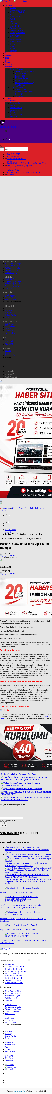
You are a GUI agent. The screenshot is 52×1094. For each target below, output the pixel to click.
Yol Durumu (15, 19)
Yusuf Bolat (20, 85)
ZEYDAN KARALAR (16, 159)
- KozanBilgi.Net (19, 1091)
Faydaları (14, 105)
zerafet (9, 161)
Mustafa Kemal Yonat (23, 92)
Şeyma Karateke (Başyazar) (26, 71)
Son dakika (8, 127)
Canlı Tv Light (11, 273)
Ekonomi (8, 55)
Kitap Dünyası (16, 114)
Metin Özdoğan (21, 78)
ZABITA (11, 174)
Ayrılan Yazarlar (16, 87)
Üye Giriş (9, 339)
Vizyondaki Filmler (17, 10)
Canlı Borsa (15, 35)
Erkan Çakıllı (20, 73)
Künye (13, 8)
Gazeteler (9, 98)
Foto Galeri (9, 62)
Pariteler (13, 51)
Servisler (8, 5)
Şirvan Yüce (20, 96)
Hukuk (13, 112)
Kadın (7, 60)
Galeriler (8, 371)
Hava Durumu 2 (16, 17)
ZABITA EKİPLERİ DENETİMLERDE (23, 172)
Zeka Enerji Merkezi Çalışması (19, 165)
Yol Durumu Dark (12, 270)
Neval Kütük (20, 94)
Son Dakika (10, 288)
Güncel (14, 508)
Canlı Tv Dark (11, 279)
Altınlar (13, 48)
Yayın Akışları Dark (13, 284)
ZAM (9, 168)
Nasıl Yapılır (15, 103)
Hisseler (13, 46)
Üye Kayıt (9, 342)
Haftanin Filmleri (17, 12)
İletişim (8, 351)
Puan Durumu (15, 39)
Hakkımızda (10, 355)
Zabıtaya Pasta (13, 170)
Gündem (8, 53)
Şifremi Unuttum (11, 344)
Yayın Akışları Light (13, 281)
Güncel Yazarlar (16, 69)
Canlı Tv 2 (14, 26)
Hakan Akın (20, 76)
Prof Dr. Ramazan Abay (24, 83)
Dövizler (13, 44)
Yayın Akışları (15, 28)
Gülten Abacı (20, 89)
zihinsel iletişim (13, 156)
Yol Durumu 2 (16, 21)
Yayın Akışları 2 (16, 30)
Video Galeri (10, 326)
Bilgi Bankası (10, 101)
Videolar (8, 64)
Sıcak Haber (10, 333)
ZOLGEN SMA (13, 154)
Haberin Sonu (10, 530)
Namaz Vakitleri (16, 37)
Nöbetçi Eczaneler (17, 33)
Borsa (11, 964)
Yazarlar (8, 67)
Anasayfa (6, 508)
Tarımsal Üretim (16, 110)
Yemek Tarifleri (16, 108)
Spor (7, 58)
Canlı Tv (13, 23)
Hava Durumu (16, 14)
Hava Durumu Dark (13, 266)
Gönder (3, 825)
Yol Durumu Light (12, 268)
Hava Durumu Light (13, 263)
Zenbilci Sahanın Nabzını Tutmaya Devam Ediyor (27, 163)
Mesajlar (13, 117)
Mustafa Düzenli (21, 80)
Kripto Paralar (15, 42)
